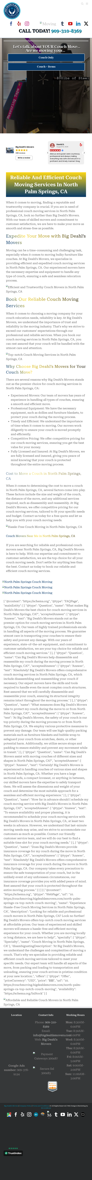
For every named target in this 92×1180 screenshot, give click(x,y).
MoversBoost (46, 1108)
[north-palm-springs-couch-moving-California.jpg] (27, 587)
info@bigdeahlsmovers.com (52, 1035)
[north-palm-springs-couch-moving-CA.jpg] (27, 582)
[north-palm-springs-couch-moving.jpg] (27, 593)
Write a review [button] (24, 158)
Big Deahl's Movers (11, 1106)
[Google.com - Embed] (16, 1038)
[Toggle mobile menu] (87, 3)
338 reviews (20, 153)
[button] (84, 153)
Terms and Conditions (41, 1106)
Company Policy (25, 1106)
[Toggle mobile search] (82, 3)
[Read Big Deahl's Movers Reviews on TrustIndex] (13, 1154)
